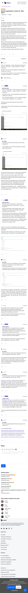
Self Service (3, 568)
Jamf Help (3, 534)
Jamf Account (4, 549)
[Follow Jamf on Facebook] (11, 528)
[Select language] (18, 3)
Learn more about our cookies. (14, 584)
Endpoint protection (5, 572)
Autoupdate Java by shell (6, 482)
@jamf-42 (4, 363)
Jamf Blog (3, 541)
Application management (6, 561)
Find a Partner (4, 547)
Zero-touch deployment (6, 557)
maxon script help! (5, 486)
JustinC (4, 372)
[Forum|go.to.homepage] (7, 3)
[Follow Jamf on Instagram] (9, 528)
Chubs (6, 500)
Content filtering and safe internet (8, 576)
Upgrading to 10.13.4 (5, 478)
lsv (3, 18)
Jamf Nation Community (6, 538)
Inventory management (6, 563)
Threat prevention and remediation (8, 574)
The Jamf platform (5, 555)
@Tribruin (4, 380)
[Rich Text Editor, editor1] (14, 457)
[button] (2, 3)
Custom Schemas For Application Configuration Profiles (13, 490)
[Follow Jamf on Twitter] (1, 528)
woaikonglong (8, 508)
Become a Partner (4, 545)
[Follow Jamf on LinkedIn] (4, 528)
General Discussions (6, 6)
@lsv (2, 357)
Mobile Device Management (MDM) (8, 559)
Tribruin (4, 305)
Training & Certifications (6, 536)
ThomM (6, 512)
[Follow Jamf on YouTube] (6, 528)
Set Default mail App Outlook (7, 474)
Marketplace (3, 543)
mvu (6, 504)
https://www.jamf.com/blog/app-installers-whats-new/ (12, 436)
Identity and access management (8, 570)
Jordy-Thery (7, 516)
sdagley (4, 349)
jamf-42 (4, 62)
